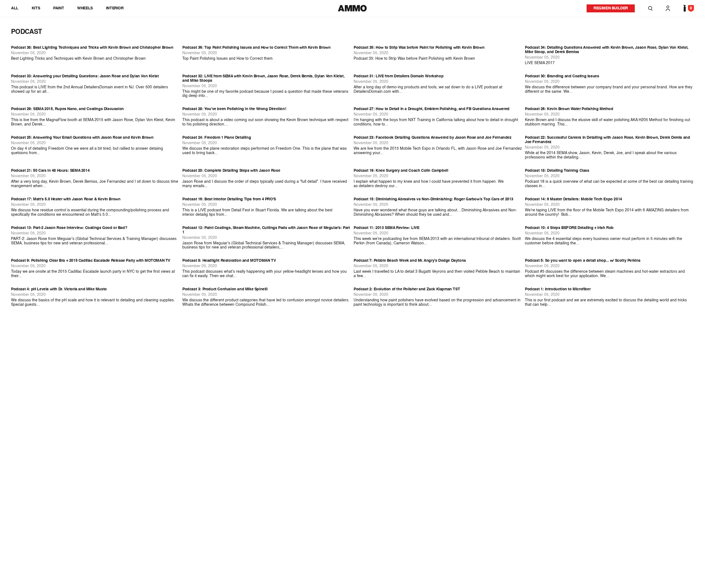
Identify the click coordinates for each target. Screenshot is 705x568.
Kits (36, 8)
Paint (58, 8)
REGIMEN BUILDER (610, 8)
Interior (115, 8)
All (14, 8)
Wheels (85, 8)
